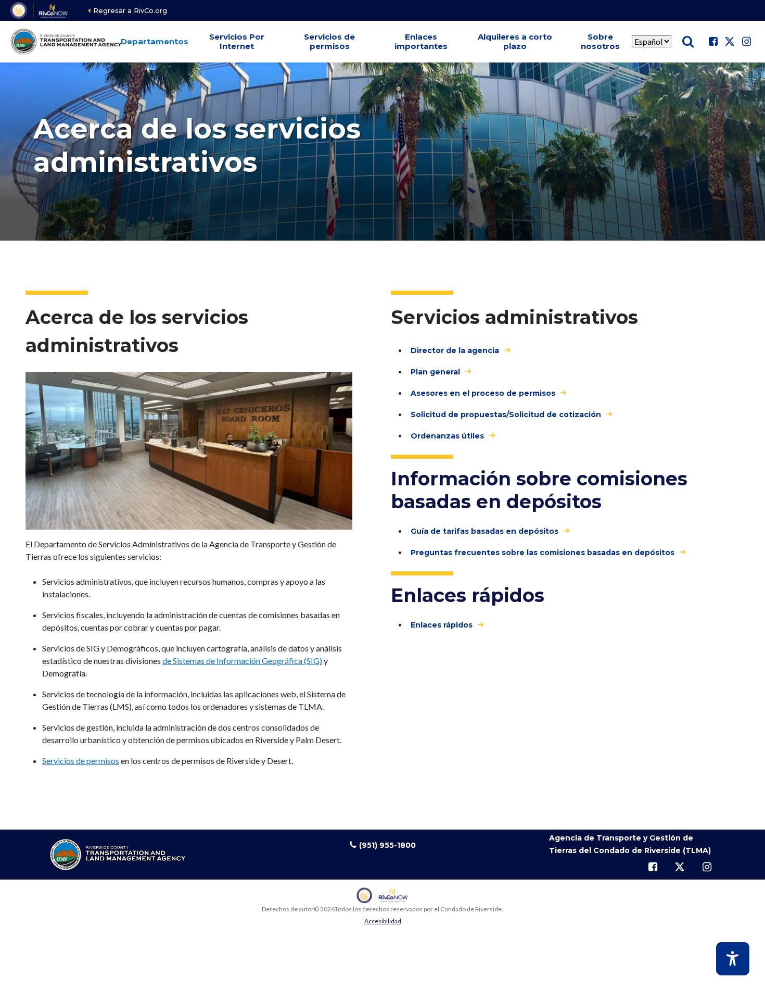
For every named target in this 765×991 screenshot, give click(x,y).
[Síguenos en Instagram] (746, 41)
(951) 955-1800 (387, 845)
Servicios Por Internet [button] (236, 41)
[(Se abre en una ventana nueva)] (39, 10)
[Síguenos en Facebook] (713, 41)
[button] (154, 41)
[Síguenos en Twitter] (729, 41)
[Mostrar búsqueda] (687, 41)
